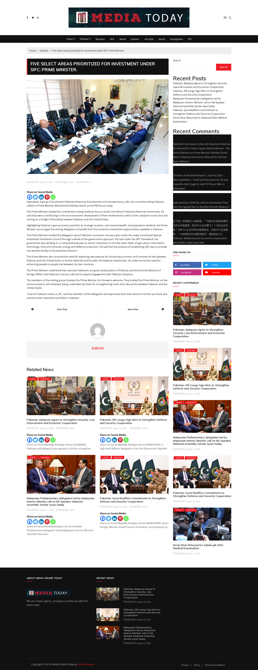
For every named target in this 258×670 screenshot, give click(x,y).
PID (190, 39)
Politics (191, 510)
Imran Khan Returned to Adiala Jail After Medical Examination (198, 546)
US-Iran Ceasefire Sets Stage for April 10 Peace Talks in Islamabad (200, 184)
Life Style (148, 39)
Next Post (133, 309)
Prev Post (62, 309)
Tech (112, 39)
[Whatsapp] (53, 197)
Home (69, 38)
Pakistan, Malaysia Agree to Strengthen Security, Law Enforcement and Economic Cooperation (61, 421)
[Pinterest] (47, 197)
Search (177, 60)
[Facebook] (29, 197)
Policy (197, 665)
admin (71, 182)
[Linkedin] (41, 197)
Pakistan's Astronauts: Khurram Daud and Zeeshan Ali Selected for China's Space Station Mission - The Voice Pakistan (202, 148)
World (122, 39)
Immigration (176, 39)
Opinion (135, 39)
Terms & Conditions (215, 665)
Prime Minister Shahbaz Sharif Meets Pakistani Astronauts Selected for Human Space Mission (200, 157)
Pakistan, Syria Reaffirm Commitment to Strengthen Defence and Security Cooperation (133, 500)
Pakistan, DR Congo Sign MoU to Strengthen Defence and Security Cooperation (133, 421)
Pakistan (84, 38)
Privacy (185, 665)
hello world (179, 202)
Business (100, 39)
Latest (33, 379)
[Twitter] (35, 197)
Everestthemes (86, 664)
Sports (162, 39)
